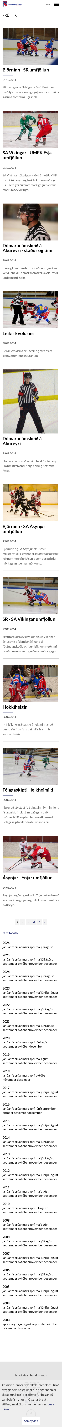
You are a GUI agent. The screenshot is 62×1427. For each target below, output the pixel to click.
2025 (6, 955)
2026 (6, 943)
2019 (6, 1055)
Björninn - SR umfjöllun (26, 70)
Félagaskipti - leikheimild (28, 790)
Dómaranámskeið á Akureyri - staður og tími (27, 248)
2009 (6, 1220)
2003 (6, 1320)
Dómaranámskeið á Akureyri (22, 441)
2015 (6, 1121)
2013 (6, 1154)
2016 (6, 1104)
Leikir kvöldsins (18, 333)
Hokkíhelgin (15, 707)
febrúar (17, 947)
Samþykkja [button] (31, 1421)
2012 (6, 1171)
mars (25, 947)
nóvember (36, 963)
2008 (6, 1237)
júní (43, 976)
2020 (6, 1038)
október (23, 963)
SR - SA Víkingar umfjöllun (29, 619)
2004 (6, 1303)
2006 (6, 1270)
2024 (6, 972)
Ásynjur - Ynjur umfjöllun (28, 877)
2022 (6, 1005)
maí (38, 947)
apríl (32, 947)
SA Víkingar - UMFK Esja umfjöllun (27, 155)
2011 (6, 1187)
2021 (6, 1021)
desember (50, 963)
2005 (6, 1287)
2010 (6, 1204)
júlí (43, 947)
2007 (6, 1253)
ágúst (49, 947)
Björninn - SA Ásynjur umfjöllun (24, 529)
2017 (6, 1088)
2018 (6, 1071)
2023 (6, 988)
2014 (6, 1137)
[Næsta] (45, 922)
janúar (7, 947)
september (10, 963)
